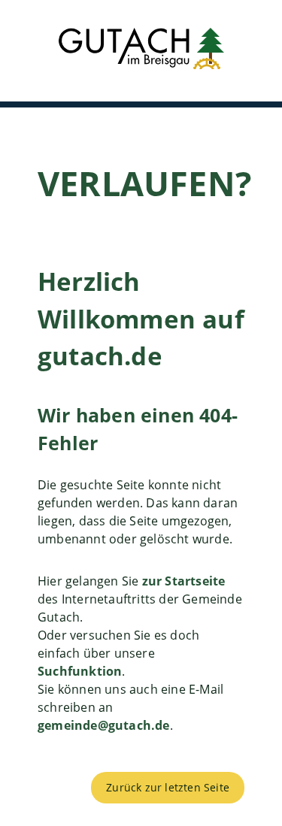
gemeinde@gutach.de (104, 725)
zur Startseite (184, 581)
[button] (141, 50)
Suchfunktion (80, 671)
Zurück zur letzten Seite (167, 787)
